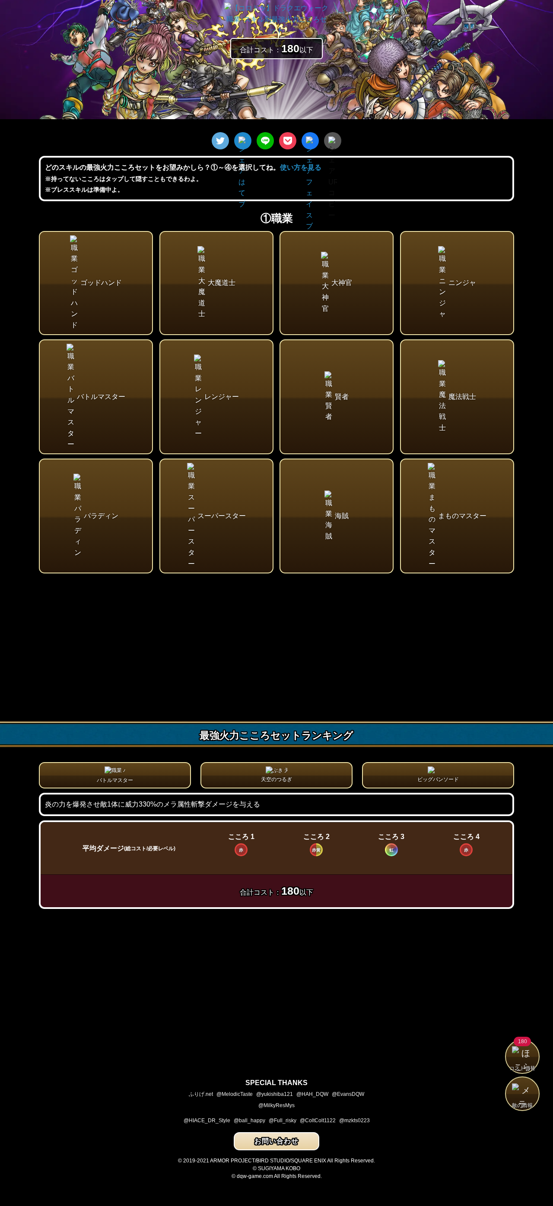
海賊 (342, 515)
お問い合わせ (276, 1141)
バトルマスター (101, 396)
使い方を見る (300, 167)
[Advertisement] (276, 644)
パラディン (101, 515)
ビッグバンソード (438, 779)
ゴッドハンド (101, 282)
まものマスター (462, 515)
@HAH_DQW (312, 1094)
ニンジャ (462, 282)
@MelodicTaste (234, 1094)
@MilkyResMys (276, 1105)
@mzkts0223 (354, 1120)
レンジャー (221, 396)
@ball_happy (249, 1120)
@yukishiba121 (274, 1094)
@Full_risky (282, 1120)
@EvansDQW (348, 1094)
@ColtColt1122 (318, 1120)
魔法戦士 (462, 396)
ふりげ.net (201, 1094)
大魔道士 (221, 282)
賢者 (342, 396)
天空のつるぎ (276, 779)
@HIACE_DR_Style (207, 1120)
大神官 (341, 282)
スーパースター (221, 515)
